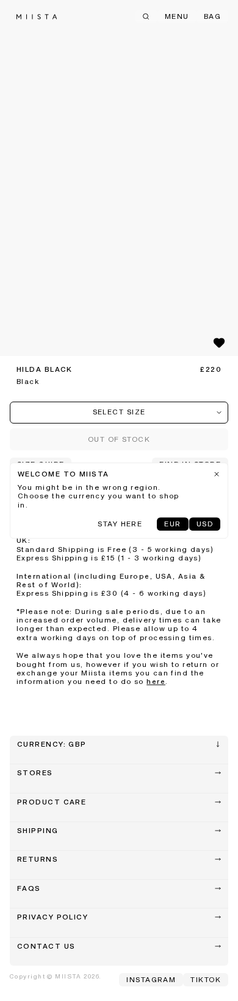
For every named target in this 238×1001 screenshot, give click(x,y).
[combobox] (119, 413)
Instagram (151, 980)
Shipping (38, 831)
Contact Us (46, 946)
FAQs (29, 889)
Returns (37, 859)
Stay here (120, 524)
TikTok (205, 980)
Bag (212, 17)
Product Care (51, 802)
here (155, 682)
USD (205, 524)
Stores (35, 773)
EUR (172, 524)
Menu (177, 17)
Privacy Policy (52, 917)
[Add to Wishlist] (219, 343)
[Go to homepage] (36, 16)
